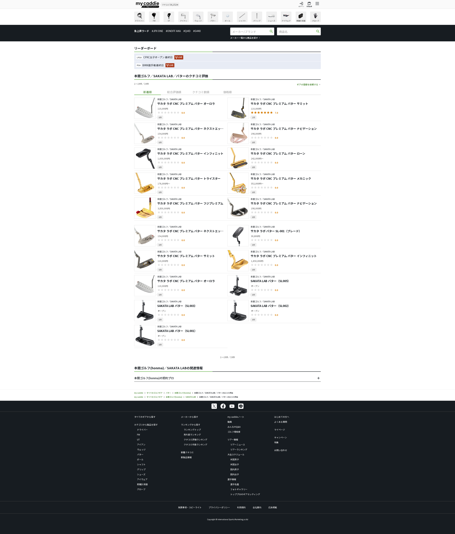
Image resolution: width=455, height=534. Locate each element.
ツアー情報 (233, 439)
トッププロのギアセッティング (245, 494)
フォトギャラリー (238, 489)
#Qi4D (187, 31)
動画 (230, 421)
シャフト (141, 464)
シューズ (141, 474)
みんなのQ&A (234, 426)
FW (138, 434)
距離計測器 (142, 484)
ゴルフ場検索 (234, 431)
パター (140, 454)
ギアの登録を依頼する (307, 84)
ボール (140, 459)
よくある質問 (280, 421)
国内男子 (234, 469)
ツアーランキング (238, 449)
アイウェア (142, 479)
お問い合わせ (280, 450)
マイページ (279, 429)
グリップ (141, 469)
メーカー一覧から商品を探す (244, 37)
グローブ (141, 489)
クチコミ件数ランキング (195, 444)
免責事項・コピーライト (190, 507)
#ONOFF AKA (173, 31)
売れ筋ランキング (192, 434)
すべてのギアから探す (144, 416)
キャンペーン (280, 437)
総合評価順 (174, 92)
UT (138, 439)
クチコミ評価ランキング (195, 439)
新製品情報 (186, 457)
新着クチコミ (187, 452)
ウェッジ (141, 449)
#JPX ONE (157, 31)
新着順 (147, 92)
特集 (276, 442)
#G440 (197, 31)
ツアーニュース (237, 444)
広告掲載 (272, 507)
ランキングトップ (192, 429)
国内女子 (234, 474)
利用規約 (241, 507)
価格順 (227, 92)
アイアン (141, 444)
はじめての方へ (281, 416)
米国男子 (234, 459)
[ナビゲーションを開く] (317, 4)
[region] (227, 17)
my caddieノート (236, 416)
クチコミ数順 (200, 92)
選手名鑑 (234, 484)
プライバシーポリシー (219, 507)
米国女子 (234, 464)
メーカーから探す (189, 416)
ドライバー (142, 429)
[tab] (147, 92)
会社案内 (257, 507)
